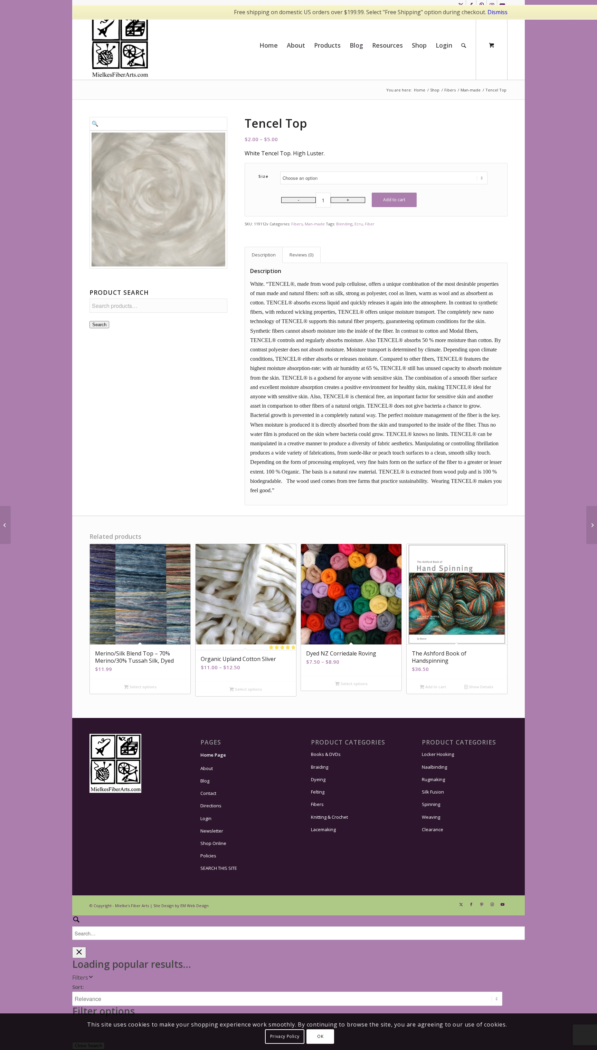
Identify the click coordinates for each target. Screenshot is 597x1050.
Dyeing (318, 779)
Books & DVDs (326, 754)
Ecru (358, 223)
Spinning (431, 804)
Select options (143, 686)
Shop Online (213, 843)
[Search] (464, 45)
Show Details (480, 686)
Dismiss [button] (497, 12)
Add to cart (394, 200)
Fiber (370, 223)
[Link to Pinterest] (481, 904)
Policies (208, 856)
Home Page (213, 755)
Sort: (78, 986)
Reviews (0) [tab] (302, 255)
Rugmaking (433, 779)
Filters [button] (80, 977)
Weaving (431, 817)
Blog (204, 781)
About (206, 768)
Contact (208, 793)
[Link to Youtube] (502, 904)
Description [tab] (264, 255)
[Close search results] (79, 952)
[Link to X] (461, 904)
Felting (317, 792)
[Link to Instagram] (492, 904)
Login (205, 818)
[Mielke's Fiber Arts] (120, 45)
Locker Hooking (438, 754)
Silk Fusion (433, 792)
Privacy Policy (284, 1036)
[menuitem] (268, 45)
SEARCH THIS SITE (218, 868)
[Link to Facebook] (471, 904)
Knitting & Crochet (329, 817)
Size (263, 176)
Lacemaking (323, 829)
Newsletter (211, 831)
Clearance (432, 829)
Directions (210, 806)
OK (320, 1036)
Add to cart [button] (435, 686)
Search (99, 324)
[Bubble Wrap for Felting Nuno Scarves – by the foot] (591, 525)
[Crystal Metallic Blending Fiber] (5, 525)
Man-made (315, 223)
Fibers (297, 223)
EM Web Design (194, 905)
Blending (344, 223)
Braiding (319, 767)
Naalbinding (434, 767)
